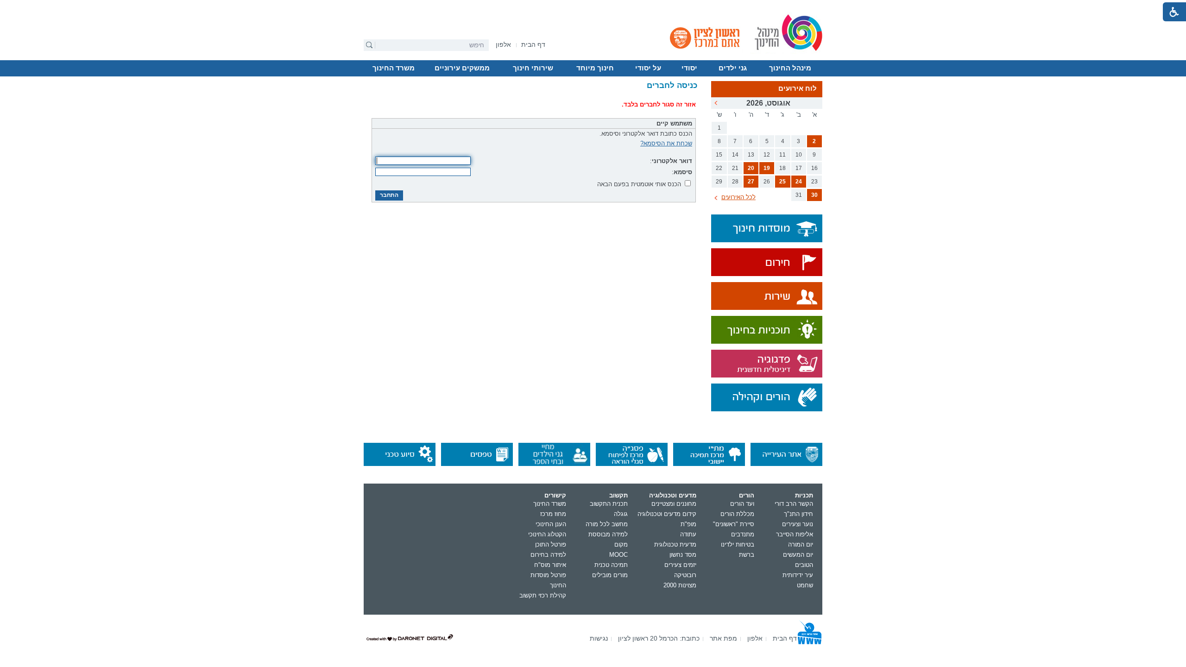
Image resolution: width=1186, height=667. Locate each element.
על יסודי (648, 68)
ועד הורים (742, 503)
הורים (746, 495)
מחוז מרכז (553, 513)
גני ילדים (733, 68)
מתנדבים (742, 534)
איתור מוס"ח (550, 564)
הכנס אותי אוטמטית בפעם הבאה (639, 184)
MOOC (618, 554)
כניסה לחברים (672, 85)
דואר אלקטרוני (672, 160)
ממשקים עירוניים (462, 68)
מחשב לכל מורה (607, 524)
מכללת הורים (737, 513)
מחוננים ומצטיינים (673, 503)
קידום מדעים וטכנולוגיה (666, 513)
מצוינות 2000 (679, 585)
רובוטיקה (685, 575)
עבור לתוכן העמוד (593, 7)
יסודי (689, 68)
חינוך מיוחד (595, 68)
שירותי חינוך (533, 68)
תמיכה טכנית (611, 564)
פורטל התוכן (550, 544)
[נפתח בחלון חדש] (766, 262)
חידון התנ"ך (798, 513)
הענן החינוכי (551, 524)
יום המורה (800, 544)
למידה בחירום (548, 554)
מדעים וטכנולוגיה (672, 495)
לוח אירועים (797, 88)
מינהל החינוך (790, 68)
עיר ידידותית (797, 575)
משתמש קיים (674, 123)
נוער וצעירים (797, 524)
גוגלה (621, 513)
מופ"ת (688, 524)
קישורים (555, 495)
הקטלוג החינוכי (547, 534)
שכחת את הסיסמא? (666, 143)
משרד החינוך (393, 68)
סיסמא (683, 172)
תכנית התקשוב (609, 503)
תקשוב (618, 495)
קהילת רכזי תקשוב (542, 595)
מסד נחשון (682, 554)
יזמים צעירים (680, 564)
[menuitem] (503, 44)
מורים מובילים (610, 575)
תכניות (804, 495)
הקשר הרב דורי (794, 503)
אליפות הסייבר (794, 534)
